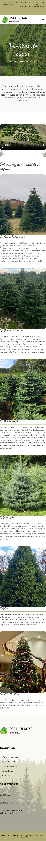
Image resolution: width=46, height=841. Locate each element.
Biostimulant (24, 6)
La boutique (7, 771)
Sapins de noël (8, 762)
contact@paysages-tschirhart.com (14, 803)
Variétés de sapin (9, 766)
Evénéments (38, 6)
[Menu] (43, 19)
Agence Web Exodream (10, 835)
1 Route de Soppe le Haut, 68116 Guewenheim (15, 3)
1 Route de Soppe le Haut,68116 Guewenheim (11, 812)
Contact (5, 776)
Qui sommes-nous (10, 757)
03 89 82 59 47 (40, 3)
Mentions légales (27, 835)
